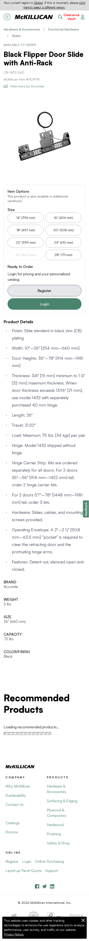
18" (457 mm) (25, 230)
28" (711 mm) (63, 255)
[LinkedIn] (52, 886)
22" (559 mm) (26, 242)
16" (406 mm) (63, 218)
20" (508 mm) (63, 230)
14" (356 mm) (25, 218)
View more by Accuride (27, 86)
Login (44, 304)
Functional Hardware (63, 29)
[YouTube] (44, 886)
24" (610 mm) (63, 242)
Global (38, 3)
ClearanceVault (71, 17)
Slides (16, 36)
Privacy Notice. (14, 934)
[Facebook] (37, 886)
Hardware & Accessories (22, 29)
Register (44, 290)
